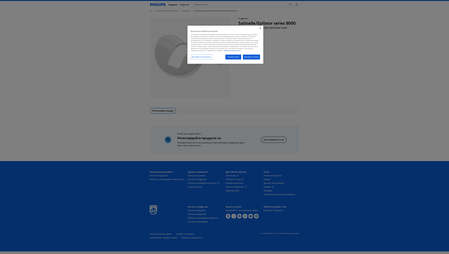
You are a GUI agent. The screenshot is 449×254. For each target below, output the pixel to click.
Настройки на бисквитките (201, 57)
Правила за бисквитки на (232, 50)
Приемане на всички (251, 57)
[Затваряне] (260, 28)
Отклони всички (233, 57)
